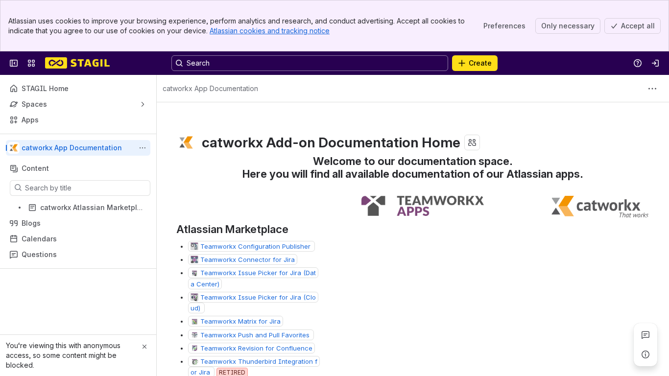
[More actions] (142, 148)
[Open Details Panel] (645, 354)
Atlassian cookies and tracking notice (270, 30)
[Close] (144, 346)
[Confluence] (77, 63)
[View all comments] (645, 335)
